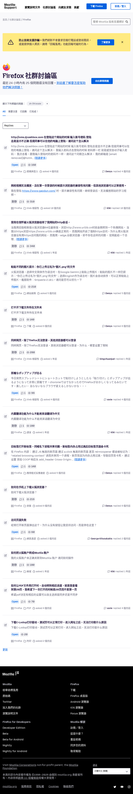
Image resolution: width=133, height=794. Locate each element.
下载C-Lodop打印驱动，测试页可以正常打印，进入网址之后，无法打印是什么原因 (58, 622)
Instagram (129, 787)
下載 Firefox (96, 6)
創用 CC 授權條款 (28, 778)
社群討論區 (49, 7)
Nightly (7, 745)
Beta (5, 733)
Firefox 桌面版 (79, 695)
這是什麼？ (76, 733)
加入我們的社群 (12, 707)
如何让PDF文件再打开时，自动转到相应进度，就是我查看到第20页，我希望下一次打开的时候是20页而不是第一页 (44, 587)
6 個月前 (126, 326)
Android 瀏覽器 (79, 701)
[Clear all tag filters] (47, 103)
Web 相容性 (33, 208)
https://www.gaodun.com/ (39, 190)
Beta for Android (13, 739)
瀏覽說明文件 (32, 7)
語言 (29, 432)
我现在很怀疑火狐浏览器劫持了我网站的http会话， (40, 222)
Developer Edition (14, 727)
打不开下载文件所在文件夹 (26, 307)
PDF (29, 608)
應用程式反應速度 (36, 473)
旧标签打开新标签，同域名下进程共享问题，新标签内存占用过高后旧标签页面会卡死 (60, 446)
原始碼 (6, 695)
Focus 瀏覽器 (78, 713)
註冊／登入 (120, 6)
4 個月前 (126, 171)
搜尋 (126, 21)
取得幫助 (75, 751)
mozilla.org (10, 786)
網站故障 (31, 293)
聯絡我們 (68, 786)
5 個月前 (126, 293)
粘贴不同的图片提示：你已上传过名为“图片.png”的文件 (43, 266)
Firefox (18, 171)
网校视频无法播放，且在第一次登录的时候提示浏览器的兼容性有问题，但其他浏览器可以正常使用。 (69, 185)
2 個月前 (126, 538)
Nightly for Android (15, 751)
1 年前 (127, 252)
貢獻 (76, 7)
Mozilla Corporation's (22, 765)
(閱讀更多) (40, 158)
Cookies (53, 786)
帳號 (29, 571)
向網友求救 (64, 7)
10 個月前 (125, 208)
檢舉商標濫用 (10, 690)
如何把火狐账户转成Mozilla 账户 (30, 552)
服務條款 (26, 786)
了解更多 (105, 42)
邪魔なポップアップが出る (26, 373)
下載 (29, 326)
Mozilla (11, 674)
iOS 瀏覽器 (76, 707)
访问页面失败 (18, 520)
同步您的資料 (78, 745)
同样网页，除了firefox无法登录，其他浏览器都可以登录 (43, 340)
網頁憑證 (31, 538)
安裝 (29, 505)
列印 (29, 641)
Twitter (7, 701)
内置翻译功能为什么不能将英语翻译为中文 (35, 413)
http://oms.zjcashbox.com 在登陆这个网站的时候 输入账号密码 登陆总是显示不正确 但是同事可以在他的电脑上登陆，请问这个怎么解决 (51, 139)
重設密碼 (75, 739)
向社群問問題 (102, 81)
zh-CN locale (35, 104)
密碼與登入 (32, 171)
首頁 (5, 19)
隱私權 (40, 786)
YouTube (122, 787)
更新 (5, 649)
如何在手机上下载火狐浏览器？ (29, 487)
